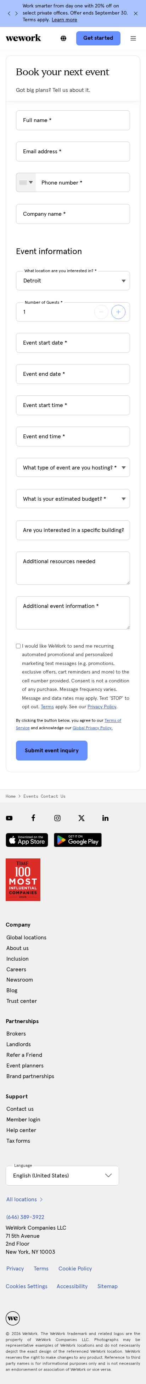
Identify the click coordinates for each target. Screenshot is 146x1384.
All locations (21, 1199)
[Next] (16, 13)
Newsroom (19, 980)
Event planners (25, 1066)
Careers (16, 969)
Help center (21, 1130)
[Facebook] (33, 818)
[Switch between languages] (63, 38)
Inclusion (17, 959)
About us (17, 948)
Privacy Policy (102, 706)
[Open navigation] (133, 38)
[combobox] (26, 182)
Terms (47, 706)
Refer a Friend (24, 1055)
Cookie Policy (75, 1269)
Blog (11, 990)
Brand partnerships (30, 1076)
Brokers (16, 1034)
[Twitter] (81, 818)
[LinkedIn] (105, 818)
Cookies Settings (26, 1286)
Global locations (26, 937)
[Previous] (9, 13)
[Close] (135, 13)
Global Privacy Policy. (93, 728)
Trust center (21, 1001)
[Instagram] (57, 818)
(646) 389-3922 (25, 1217)
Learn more (64, 19)
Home (11, 796)
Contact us (20, 1109)
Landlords (18, 1044)
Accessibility (72, 1286)
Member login (23, 1119)
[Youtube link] (9, 818)
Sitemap (107, 1286)
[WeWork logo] (23, 37)
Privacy (15, 1269)
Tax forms (18, 1141)
